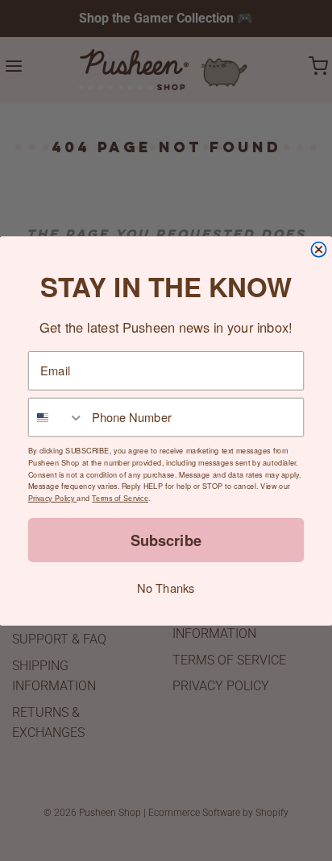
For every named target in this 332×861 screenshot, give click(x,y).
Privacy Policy (52, 498)
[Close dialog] (318, 249)
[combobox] (57, 417)
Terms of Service (120, 498)
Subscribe (166, 539)
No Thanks (165, 587)
